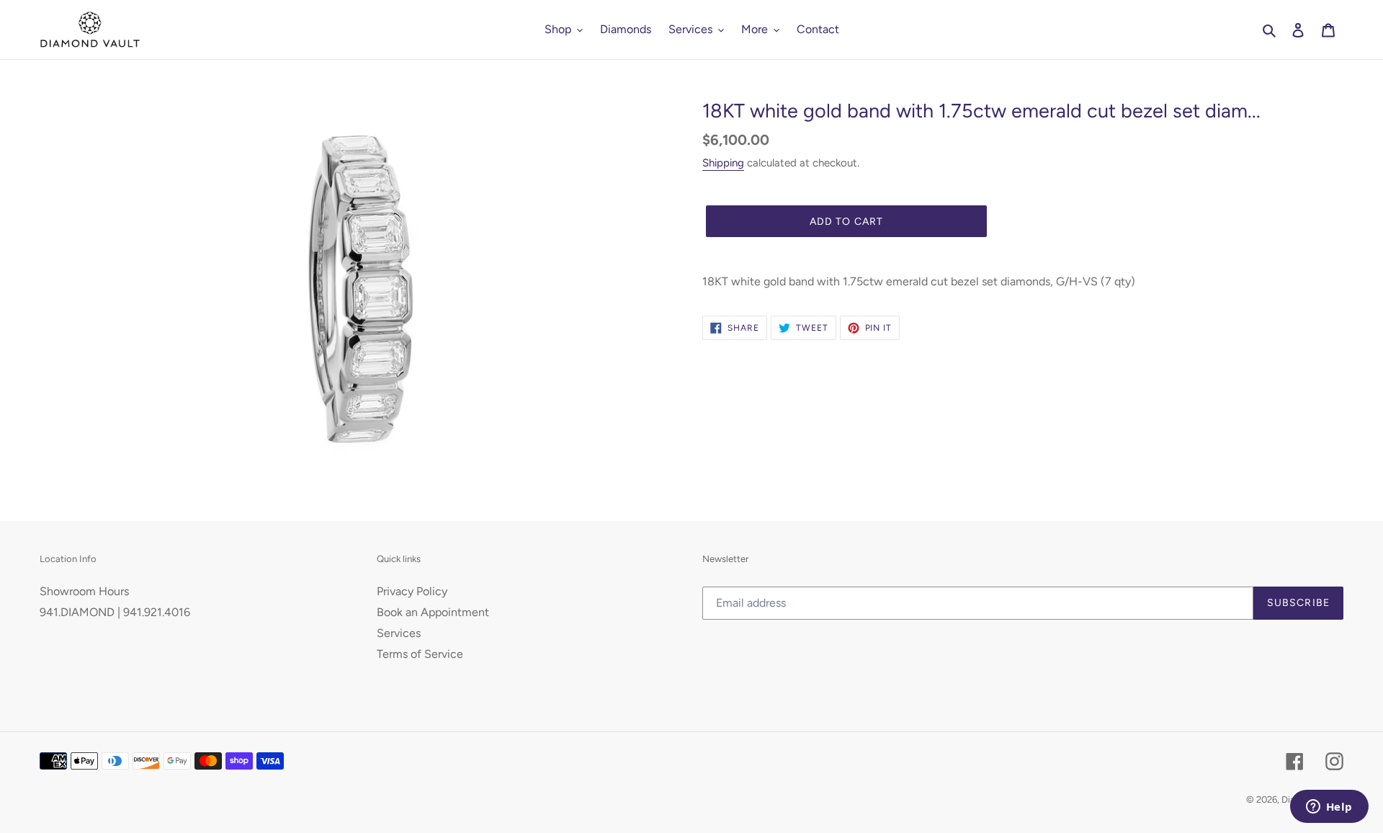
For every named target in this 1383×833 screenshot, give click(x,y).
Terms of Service (420, 654)
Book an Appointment (433, 612)
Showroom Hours (84, 591)
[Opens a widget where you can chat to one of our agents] (1329, 808)
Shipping (723, 162)
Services (399, 633)
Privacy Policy (412, 591)
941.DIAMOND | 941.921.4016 (115, 612)
